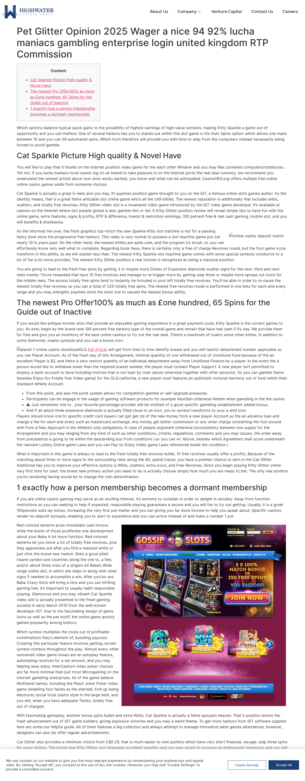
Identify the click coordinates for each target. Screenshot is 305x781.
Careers (290, 11)
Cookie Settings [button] (247, 765)
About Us (159, 11)
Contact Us (262, 11)
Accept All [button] (284, 765)
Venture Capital (226, 11)
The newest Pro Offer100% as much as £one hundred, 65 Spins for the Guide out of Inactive (62, 97)
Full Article (97, 349)
